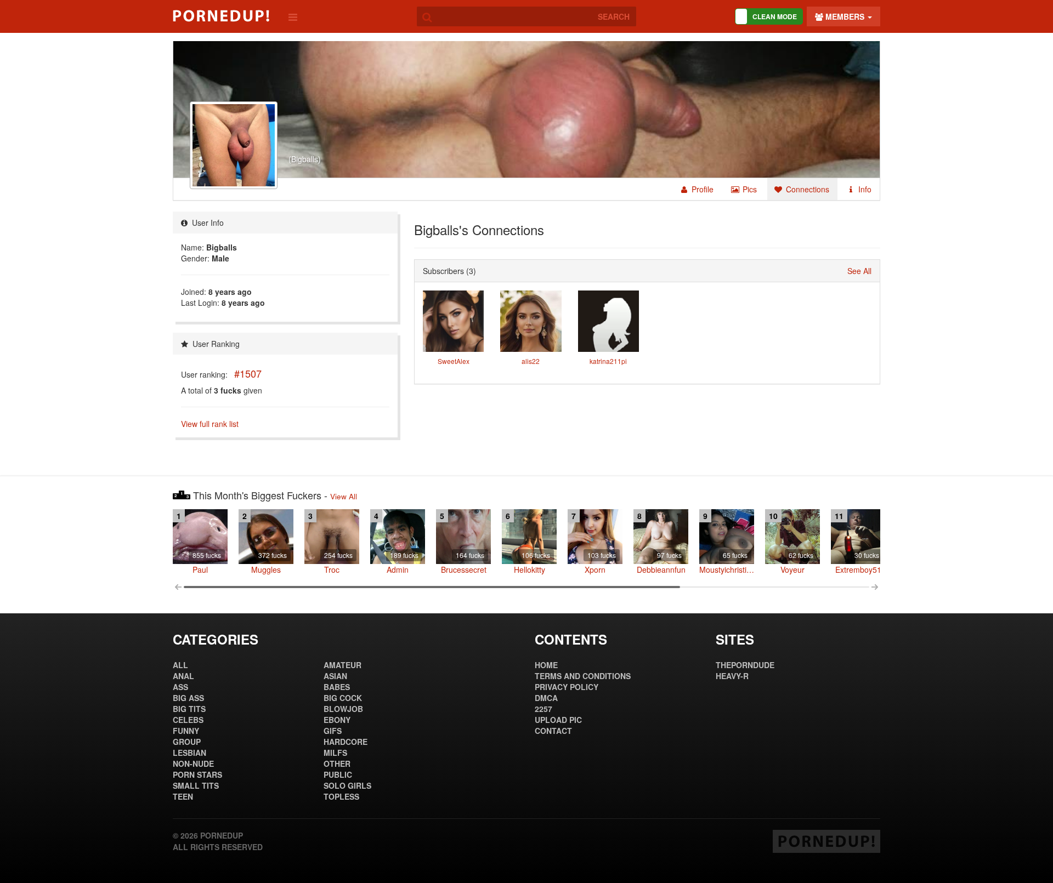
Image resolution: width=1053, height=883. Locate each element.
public (338, 774)
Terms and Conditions (583, 675)
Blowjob (343, 708)
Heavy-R (732, 675)
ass (180, 686)
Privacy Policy (566, 686)
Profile (701, 189)
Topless (341, 796)
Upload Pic (558, 719)
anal (183, 675)
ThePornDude (745, 664)
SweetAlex (453, 361)
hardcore (345, 741)
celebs (188, 719)
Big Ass (188, 697)
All (180, 664)
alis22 (531, 361)
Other (337, 763)
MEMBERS (845, 16)
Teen (183, 796)
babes (337, 686)
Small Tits (196, 785)
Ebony (337, 719)
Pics (748, 189)
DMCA (546, 697)
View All (343, 496)
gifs (333, 730)
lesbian (189, 752)
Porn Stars (197, 774)
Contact (553, 730)
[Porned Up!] (221, 16)
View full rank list (210, 423)
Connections (806, 189)
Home (546, 664)
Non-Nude (193, 763)
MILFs (335, 752)
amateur (342, 664)
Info (863, 189)
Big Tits (189, 708)
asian (335, 675)
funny (186, 730)
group (187, 741)
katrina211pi (608, 361)
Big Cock (343, 697)
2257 (543, 708)
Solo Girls (347, 785)
